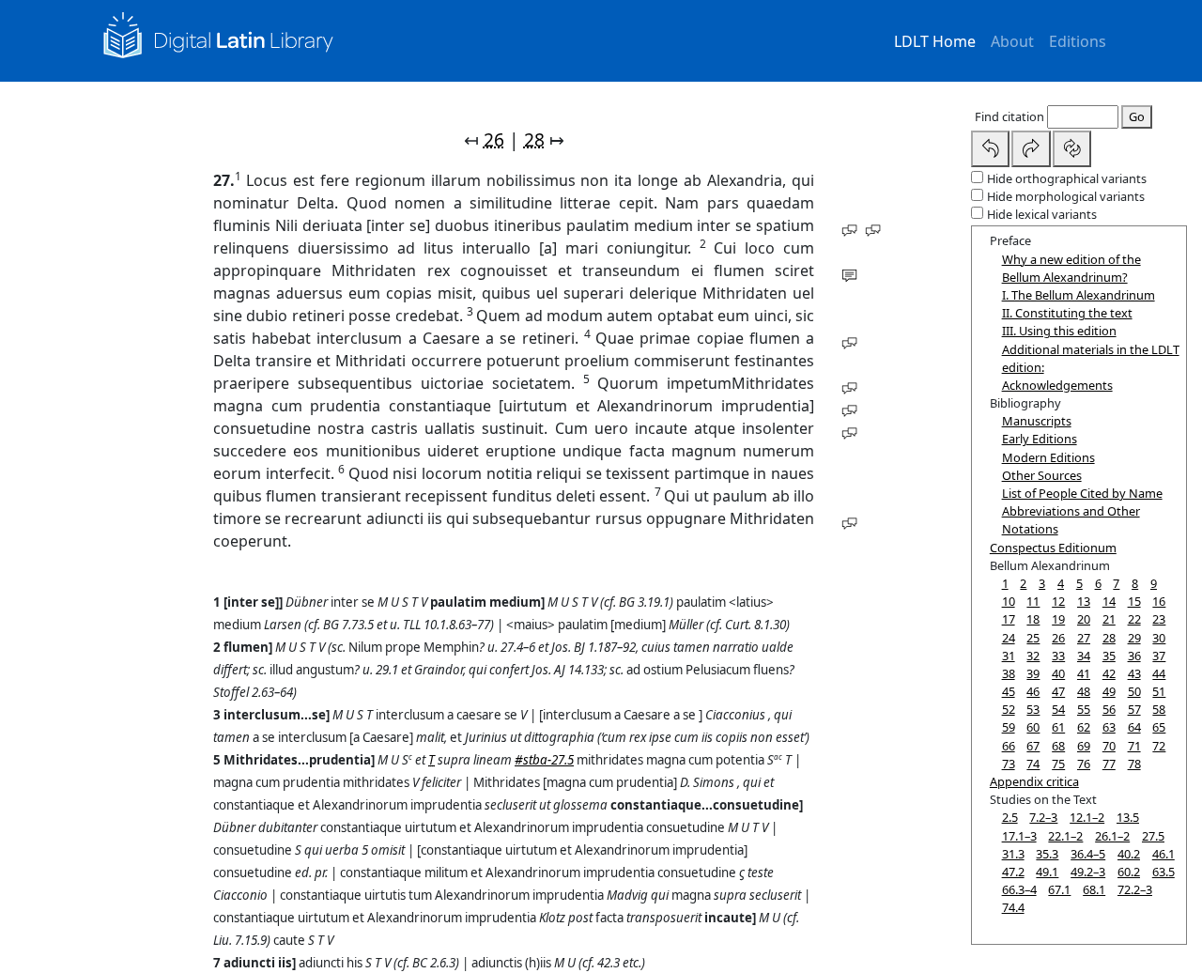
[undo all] (1072, 148)
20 (1083, 618)
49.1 (1047, 871)
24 (1008, 637)
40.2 (1128, 853)
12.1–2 (1087, 817)
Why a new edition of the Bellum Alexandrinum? (1071, 268)
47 (1058, 691)
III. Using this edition (1059, 330)
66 (1008, 745)
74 (1033, 763)
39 (1033, 673)
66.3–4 (1019, 889)
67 (1033, 745)
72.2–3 (1134, 889)
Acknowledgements (1057, 385)
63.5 (1163, 871)
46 (1033, 691)
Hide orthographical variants (1067, 178)
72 (1158, 745)
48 (1083, 691)
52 (1008, 709)
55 (1083, 709)
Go (1137, 116)
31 (1008, 655)
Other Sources (1042, 475)
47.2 (1013, 871)
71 (1134, 745)
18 (1033, 618)
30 (1158, 637)
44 (1158, 673)
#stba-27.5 (544, 759)
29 (1134, 637)
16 (1158, 601)
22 (1134, 618)
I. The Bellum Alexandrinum (1078, 294)
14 (1109, 601)
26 (494, 139)
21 (1109, 618)
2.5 (1010, 817)
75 (1058, 763)
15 (1134, 601)
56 (1109, 709)
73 (1008, 763)
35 (1109, 655)
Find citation (1009, 116)
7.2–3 (1043, 817)
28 (534, 139)
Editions (1077, 41)
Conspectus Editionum (1053, 547)
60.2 (1128, 871)
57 (1134, 709)
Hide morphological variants (1066, 196)
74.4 (1013, 907)
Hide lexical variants (1042, 214)
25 (1033, 637)
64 (1134, 726)
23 (1158, 618)
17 (1008, 618)
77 (1109, 763)
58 (1158, 709)
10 (1008, 601)
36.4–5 (1088, 853)
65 (1158, 726)
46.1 (1163, 853)
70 (1109, 745)
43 (1134, 673)
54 (1058, 709)
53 (1033, 709)
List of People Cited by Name (1082, 493)
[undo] (990, 148)
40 (1058, 673)
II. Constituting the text (1067, 312)
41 (1083, 673)
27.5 (1153, 835)
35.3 (1047, 853)
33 (1058, 655)
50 (1134, 691)
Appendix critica (1034, 781)
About (1012, 41)
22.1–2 (1065, 835)
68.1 (1094, 889)
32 (1033, 655)
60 (1033, 726)
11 (1033, 601)
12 (1058, 601)
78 (1134, 763)
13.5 (1128, 817)
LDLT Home (935, 41)
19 (1058, 618)
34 (1083, 655)
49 (1109, 691)
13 (1083, 601)
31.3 (1013, 853)
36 (1134, 655)
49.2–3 (1088, 871)
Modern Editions (1048, 457)
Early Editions (1039, 438)
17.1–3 (1019, 835)
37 (1158, 655)
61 (1058, 726)
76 (1083, 763)
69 (1083, 745)
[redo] (1031, 148)
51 (1158, 691)
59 (1008, 726)
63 (1109, 726)
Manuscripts (1036, 420)
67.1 (1059, 889)
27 (1083, 637)
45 (1008, 691)
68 (1058, 745)
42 (1109, 673)
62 (1083, 726)
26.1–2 (1112, 835)
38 (1008, 673)
